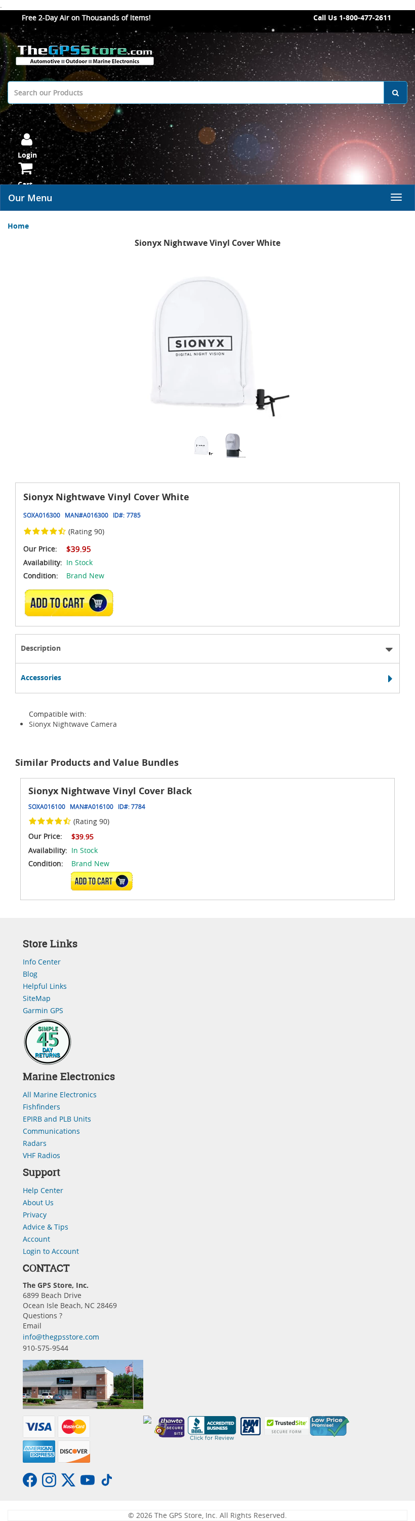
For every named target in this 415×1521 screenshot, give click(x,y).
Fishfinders (41, 1106)
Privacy (35, 1214)
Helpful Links (45, 986)
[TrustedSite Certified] (287, 1426)
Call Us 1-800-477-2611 (352, 17)
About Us (38, 1202)
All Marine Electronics (60, 1094)
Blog (30, 974)
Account (36, 1239)
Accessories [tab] (41, 677)
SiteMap (37, 998)
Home (18, 226)
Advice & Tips (45, 1227)
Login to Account (51, 1251)
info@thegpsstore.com (61, 1337)
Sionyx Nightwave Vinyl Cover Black (110, 791)
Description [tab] (41, 648)
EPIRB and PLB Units (57, 1119)
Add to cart (71, 602)
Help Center (43, 1190)
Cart (25, 184)
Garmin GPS (43, 1010)
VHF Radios (41, 1155)
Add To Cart (101, 880)
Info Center (42, 962)
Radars (35, 1143)
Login (27, 155)
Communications (51, 1131)
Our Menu (30, 198)
